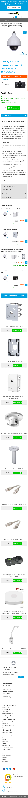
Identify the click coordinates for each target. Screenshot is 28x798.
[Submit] (19, 7)
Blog (3, 727)
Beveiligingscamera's (8, 23)
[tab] (14, 115)
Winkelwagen (23, 1)
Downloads (6, 197)
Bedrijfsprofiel (5, 707)
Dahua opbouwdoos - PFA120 (14, 361)
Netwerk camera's (19, 25)
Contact (4, 734)
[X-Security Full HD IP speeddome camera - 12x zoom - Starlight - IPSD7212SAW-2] (5, 214)
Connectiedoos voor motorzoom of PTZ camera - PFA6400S (14, 397)
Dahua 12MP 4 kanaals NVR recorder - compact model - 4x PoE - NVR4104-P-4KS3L (14, 612)
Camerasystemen (6, 752)
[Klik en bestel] (26, 220)
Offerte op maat (6, 709)
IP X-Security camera (18, 23)
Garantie (4, 743)
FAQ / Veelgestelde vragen (8, 725)
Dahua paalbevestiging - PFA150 (14, 326)
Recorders (4, 757)
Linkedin (10, 769)
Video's (4, 194)
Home (4, 1)
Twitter (7, 769)
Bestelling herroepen (7, 732)
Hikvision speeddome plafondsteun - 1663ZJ (14, 434)
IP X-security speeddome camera (8, 25)
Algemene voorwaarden (7, 713)
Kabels (4, 759)
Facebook (3, 769)
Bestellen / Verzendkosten (8, 736)
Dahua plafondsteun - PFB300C (14, 469)
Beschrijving (6, 115)
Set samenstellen (6, 753)
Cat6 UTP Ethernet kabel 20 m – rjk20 (14, 539)
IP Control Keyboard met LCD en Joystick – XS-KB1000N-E (14, 575)
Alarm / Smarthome (6, 763)
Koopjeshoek (5, 765)
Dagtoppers (10, 4)
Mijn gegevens (13, 1)
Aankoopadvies (6, 745)
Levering (4, 737)
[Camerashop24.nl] (14, 13)
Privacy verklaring (6, 715)
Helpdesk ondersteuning (8, 721)
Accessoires (5, 761)
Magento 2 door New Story (20, 796)
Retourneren (5, 741)
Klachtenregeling (6, 717)
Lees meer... (6, 84)
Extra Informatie (8, 186)
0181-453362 (20, 4)
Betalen (4, 739)
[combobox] (14, 7)
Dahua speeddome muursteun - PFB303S (14, 649)
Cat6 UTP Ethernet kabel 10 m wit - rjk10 (14, 504)
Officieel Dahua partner (7, 747)
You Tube (14, 769)
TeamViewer (5, 711)
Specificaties (6, 190)
